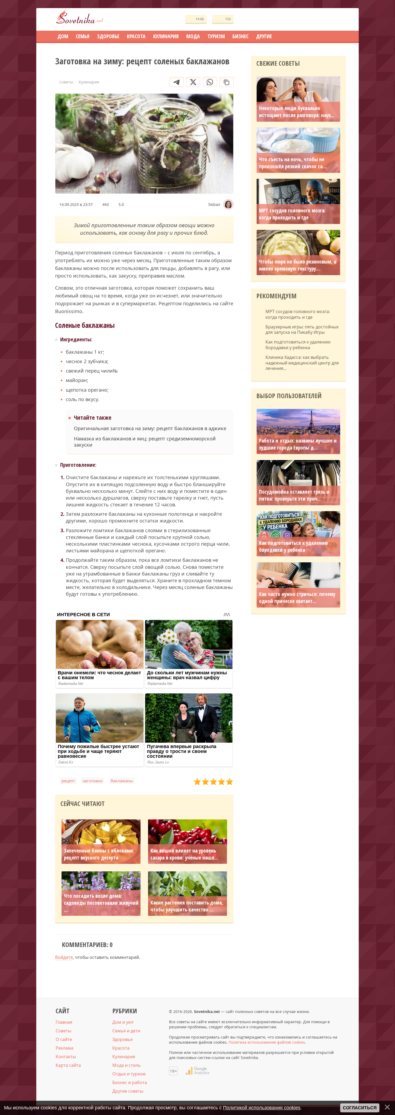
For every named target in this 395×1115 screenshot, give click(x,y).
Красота (121, 1048)
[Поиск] (322, 19)
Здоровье (122, 1039)
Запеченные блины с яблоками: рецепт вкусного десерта (99, 854)
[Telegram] (177, 82)
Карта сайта (68, 1065)
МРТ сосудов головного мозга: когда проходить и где (292, 214)
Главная (64, 1022)
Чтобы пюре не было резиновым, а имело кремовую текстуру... (297, 265)
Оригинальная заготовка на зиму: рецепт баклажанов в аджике (150, 428)
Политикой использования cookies (261, 1107)
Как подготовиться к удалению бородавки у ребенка (298, 344)
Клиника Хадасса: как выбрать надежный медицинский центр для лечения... (302, 363)
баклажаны (122, 780)
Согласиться (360, 1108)
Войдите (64, 957)
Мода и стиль (126, 1065)
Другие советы (127, 1091)
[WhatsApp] (210, 82)
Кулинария (123, 1057)
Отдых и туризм (129, 1074)
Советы (63, 1031)
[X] (193, 82)
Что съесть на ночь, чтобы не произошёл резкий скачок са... (292, 163)
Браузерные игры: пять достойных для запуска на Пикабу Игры (302, 329)
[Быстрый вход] (338, 19)
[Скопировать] (227, 82)
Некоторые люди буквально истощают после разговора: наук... (297, 112)
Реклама (64, 1048)
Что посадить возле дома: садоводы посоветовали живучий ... (101, 902)
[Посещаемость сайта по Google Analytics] (197, 1071)
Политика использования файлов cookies (267, 1042)
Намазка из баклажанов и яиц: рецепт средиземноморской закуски (145, 442)
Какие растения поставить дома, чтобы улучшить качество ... (186, 906)
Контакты (66, 1057)
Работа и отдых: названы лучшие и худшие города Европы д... (298, 444)
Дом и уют (123, 1022)
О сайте (64, 1039)
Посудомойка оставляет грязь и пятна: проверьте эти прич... (294, 495)
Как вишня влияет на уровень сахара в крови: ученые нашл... (184, 854)
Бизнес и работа (129, 1082)
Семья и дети (126, 1031)
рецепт (68, 780)
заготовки (93, 780)
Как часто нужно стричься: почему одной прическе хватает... (297, 598)
